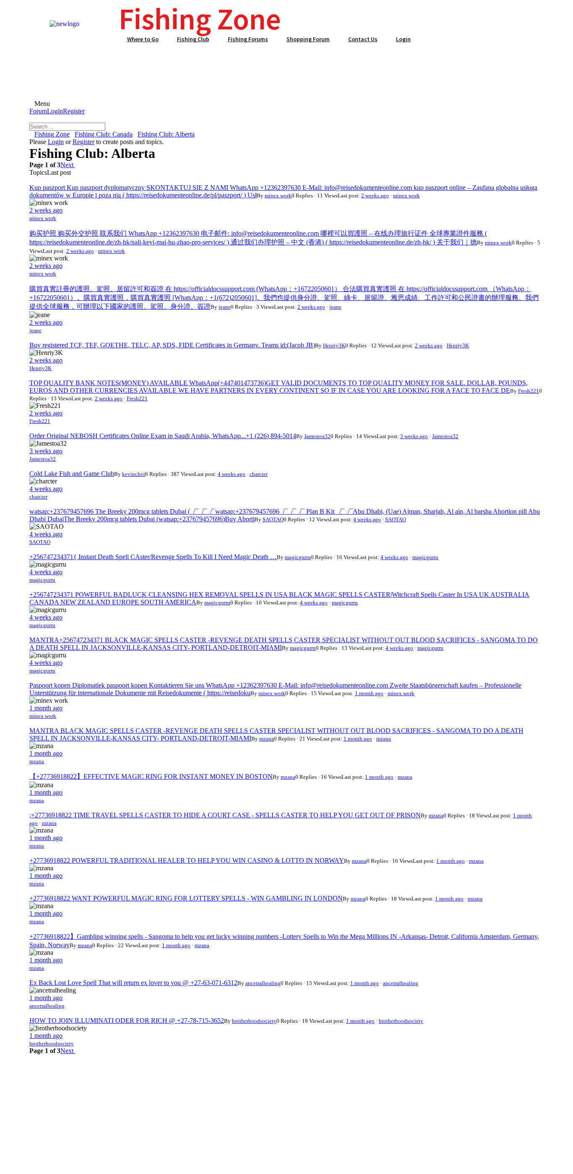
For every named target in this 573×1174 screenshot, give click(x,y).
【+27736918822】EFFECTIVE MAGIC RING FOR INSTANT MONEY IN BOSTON (151, 776)
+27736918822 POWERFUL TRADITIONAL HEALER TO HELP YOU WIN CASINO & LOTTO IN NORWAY (186, 860)
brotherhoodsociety (254, 1021)
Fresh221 (528, 391)
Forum (38, 111)
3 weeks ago (414, 436)
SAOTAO (273, 519)
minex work (278, 195)
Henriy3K (334, 345)
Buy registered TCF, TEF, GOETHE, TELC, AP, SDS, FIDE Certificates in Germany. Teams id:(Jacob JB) (172, 345)
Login (55, 111)
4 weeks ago (231, 474)
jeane (225, 307)
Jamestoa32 (317, 436)
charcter (259, 474)
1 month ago (369, 693)
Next (67, 164)
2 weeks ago (375, 195)
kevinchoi (133, 474)
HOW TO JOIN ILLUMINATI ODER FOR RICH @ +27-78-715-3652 (126, 1020)
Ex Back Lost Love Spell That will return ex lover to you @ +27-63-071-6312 (133, 982)
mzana (266, 738)
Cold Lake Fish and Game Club (71, 473)
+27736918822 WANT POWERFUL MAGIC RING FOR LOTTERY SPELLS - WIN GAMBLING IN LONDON (186, 898)
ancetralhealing (263, 983)
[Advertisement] (286, 67)
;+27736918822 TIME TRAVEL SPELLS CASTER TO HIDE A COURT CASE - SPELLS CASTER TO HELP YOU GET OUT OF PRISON (225, 815)
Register (74, 111)
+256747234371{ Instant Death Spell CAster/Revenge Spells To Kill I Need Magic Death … (153, 556)
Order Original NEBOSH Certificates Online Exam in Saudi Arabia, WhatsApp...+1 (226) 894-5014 (162, 435)
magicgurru (298, 557)
